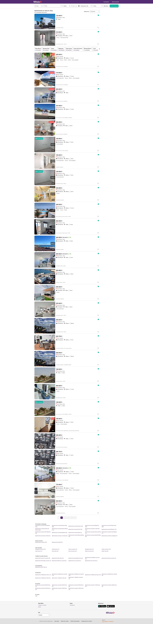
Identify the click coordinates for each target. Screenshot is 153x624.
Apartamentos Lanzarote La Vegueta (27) (109, 535)
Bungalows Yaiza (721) (89, 549)
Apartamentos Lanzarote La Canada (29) (60, 535)
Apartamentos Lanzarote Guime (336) (75, 526)
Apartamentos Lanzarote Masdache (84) (59, 532)
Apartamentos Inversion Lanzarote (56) (42, 558)
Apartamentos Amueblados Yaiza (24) (75, 558)
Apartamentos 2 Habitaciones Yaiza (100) (93, 574)
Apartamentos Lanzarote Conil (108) (75, 529)
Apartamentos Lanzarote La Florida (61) (43, 535)
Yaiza (36, 595)
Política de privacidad (75, 621)
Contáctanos (72, 605)
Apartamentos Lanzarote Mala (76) (75, 532)
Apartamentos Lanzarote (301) (41, 542)
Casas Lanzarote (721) (72, 549)
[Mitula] (37, 1)
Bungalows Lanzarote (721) (40, 549)
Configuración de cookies (86, 621)
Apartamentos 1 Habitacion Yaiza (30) (59, 578)
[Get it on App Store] (111, 606)
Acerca (39, 606)
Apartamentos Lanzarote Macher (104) (109, 529)
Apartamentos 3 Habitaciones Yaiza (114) (43, 574)
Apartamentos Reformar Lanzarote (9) (59, 560)
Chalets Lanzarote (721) (106, 549)
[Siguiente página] (75, 518)
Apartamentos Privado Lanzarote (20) (109, 558)
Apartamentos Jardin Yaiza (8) (41, 567)
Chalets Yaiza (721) (55, 549)
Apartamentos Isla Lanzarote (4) (91, 560)
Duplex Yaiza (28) (105, 551)
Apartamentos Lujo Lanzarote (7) (74, 560)
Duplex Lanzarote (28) (89, 551)
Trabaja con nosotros (42, 605)
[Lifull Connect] (108, 622)
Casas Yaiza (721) (38, 551)
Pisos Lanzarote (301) (72, 551)
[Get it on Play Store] (102, 606)
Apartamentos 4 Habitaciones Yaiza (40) (43, 578)
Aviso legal (56, 621)
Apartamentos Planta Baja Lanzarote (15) (43, 560)
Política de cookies (65, 621)
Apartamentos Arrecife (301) (57, 542)
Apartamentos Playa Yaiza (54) (58, 558)
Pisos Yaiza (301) (55, 551)
